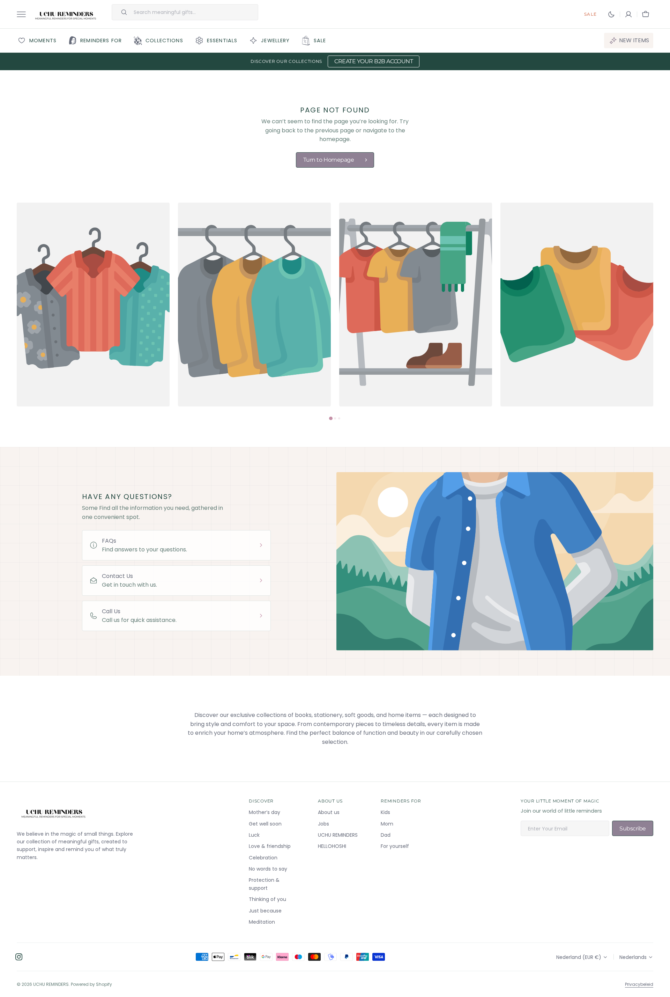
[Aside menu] (24, 14)
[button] (628, 14)
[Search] (121, 12)
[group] (93, 304)
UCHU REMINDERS (51, 984)
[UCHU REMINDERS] (65, 14)
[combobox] (194, 12)
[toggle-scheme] (611, 14)
